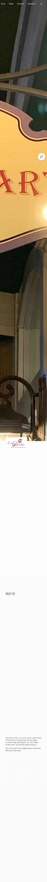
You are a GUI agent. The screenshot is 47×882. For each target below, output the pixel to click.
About (11, 4)
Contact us (31, 4)
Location (20, 4)
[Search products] (42, 157)
